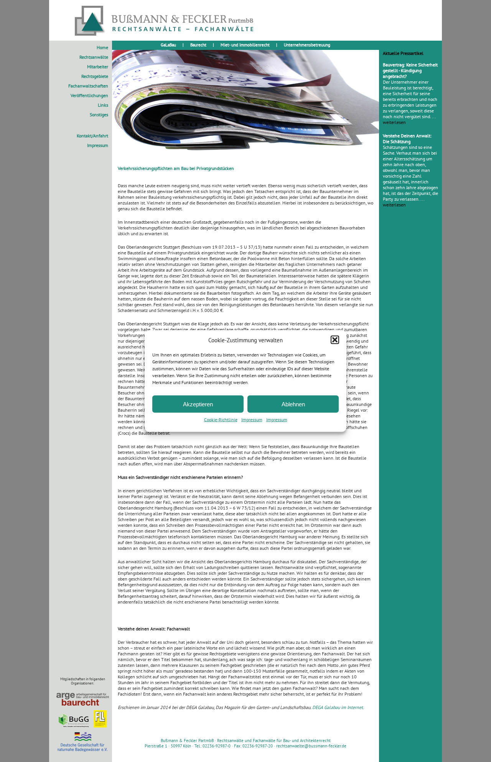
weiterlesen (394, 122)
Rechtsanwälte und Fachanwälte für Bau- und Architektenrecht (274, 740)
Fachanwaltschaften (88, 86)
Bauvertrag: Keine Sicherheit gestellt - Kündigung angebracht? (410, 70)
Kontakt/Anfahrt (92, 136)
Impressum (251, 419)
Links (103, 105)
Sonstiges (99, 114)
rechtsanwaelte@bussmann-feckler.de (311, 746)
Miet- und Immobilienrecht (245, 45)
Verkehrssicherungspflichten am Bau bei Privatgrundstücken (176, 168)
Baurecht (198, 45)
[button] (335, 340)
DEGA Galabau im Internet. (338, 707)
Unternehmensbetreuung (307, 45)
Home (102, 47)
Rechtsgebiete (94, 76)
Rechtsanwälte (93, 57)
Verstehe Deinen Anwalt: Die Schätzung (407, 138)
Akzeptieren (198, 404)
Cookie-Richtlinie (220, 419)
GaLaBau (168, 45)
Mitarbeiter (97, 66)
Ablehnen (293, 404)
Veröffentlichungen (89, 95)
